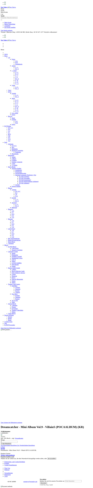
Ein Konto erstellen (9, 27)
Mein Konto (7, 22)
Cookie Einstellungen (10, 465)
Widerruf (6, 470)
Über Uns (7, 468)
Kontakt (6, 463)
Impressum (7, 474)
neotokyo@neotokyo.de (30, 481)
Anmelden (7, 26)
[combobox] (9, 18)
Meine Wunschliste (9, 24)
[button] (9, 445)
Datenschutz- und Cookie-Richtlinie (14, 462)
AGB (6, 476)
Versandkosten (19, 438)
